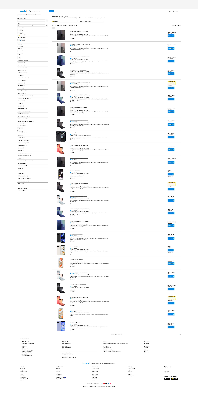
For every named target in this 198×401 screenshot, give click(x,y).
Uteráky (23, 347)
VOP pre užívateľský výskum (60, 378)
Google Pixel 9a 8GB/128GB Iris (75, 322)
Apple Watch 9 (146, 344)
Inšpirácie (129, 374)
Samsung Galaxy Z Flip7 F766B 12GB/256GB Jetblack (79, 120)
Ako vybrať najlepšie (66, 353)
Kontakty (21, 370)
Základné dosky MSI (25, 354)
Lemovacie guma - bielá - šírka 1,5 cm (109, 350)
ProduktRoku (130, 371)
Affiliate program (94, 377)
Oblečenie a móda (146, 353)
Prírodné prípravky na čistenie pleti (27, 350)
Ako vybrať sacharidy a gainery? (67, 354)
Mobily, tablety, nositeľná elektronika (30, 14)
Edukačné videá (94, 378)
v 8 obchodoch (170, 71)
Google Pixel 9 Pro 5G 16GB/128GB (76, 310)
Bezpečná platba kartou (60, 377)
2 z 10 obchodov (170, 85)
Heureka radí (58, 371)
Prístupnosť (22, 380)
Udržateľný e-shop (131, 375)
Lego (144, 348)
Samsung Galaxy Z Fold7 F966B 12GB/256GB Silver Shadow (80, 82)
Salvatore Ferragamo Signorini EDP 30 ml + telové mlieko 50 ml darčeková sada (115, 343)
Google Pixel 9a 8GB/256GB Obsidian (76, 234)
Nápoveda (93, 380)
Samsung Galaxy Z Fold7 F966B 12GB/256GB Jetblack (79, 31)
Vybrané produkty (106, 341)
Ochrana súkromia (59, 375)
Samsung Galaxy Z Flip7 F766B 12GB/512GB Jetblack (79, 183)
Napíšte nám (166, 367)
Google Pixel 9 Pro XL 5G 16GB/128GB (76, 259)
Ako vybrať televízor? (65, 356)
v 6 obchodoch (170, 147)
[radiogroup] (32, 41)
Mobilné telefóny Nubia (66, 348)
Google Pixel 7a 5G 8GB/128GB (75, 170)
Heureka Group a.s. (94, 386)
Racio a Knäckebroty (25, 344)
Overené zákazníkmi (131, 368)
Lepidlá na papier (24, 346)
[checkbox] (17, 27)
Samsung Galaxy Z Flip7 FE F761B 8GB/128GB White (78, 196)
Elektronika (22, 14)
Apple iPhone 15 (146, 343)
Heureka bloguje (22, 375)
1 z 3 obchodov (170, 300)
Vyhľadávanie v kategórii (21, 18)
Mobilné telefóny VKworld (66, 347)
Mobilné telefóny (38, 14)
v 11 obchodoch (170, 58)
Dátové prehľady (94, 375)
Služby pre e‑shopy (95, 371)
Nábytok (145, 351)
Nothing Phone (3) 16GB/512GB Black (76, 132)
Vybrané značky (65, 341)
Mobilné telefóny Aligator (66, 344)
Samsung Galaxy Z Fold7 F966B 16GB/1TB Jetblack (78, 107)
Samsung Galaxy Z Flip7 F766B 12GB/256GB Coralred (79, 145)
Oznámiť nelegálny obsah (24, 378)
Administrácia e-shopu (95, 368)
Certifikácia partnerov (131, 373)
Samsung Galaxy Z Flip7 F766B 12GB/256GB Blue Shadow (79, 94)
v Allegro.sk (169, 171)
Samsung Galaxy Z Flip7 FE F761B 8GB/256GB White (78, 272)
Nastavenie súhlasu (59, 374)
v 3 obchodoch (170, 311)
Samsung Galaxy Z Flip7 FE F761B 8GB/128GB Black (78, 70)
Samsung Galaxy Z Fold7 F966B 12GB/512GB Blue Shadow (80, 221)
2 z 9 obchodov (170, 186)
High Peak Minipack (106, 346)
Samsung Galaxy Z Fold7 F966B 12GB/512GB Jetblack (79, 158)
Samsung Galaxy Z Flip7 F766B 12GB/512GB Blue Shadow (79, 208)
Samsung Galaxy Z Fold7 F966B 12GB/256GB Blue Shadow (80, 56)
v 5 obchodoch (170, 46)
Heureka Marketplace (95, 373)
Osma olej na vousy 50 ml (107, 347)
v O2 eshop (169, 247)
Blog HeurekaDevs (23, 377)
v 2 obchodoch (170, 235)
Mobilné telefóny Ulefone (66, 343)
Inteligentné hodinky (25, 348)
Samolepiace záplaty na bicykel (27, 355)
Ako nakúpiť (58, 368)
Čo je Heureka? (22, 368)
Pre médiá (21, 374)
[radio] (17, 39)
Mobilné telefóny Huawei (66, 346)
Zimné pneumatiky (146, 350)
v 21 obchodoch (170, 33)
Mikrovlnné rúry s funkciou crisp (27, 353)
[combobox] (39, 11)
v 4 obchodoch (170, 261)
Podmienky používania (23, 371)
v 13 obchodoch (170, 159)
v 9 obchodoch (170, 109)
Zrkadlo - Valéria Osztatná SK (107, 344)
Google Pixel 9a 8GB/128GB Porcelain (76, 246)
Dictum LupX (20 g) (106, 348)
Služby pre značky (95, 374)
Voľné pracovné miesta (23, 373)
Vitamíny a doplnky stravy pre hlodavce (28, 343)
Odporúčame (146, 341)
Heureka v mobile (58, 370)
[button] (31, 21)
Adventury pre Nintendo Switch (27, 351)
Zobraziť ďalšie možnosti (22, 60)
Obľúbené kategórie (26, 341)
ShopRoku (129, 370)
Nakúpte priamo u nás (59, 373)
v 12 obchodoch (170, 134)
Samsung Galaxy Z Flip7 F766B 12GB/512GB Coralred (79, 297)
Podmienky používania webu (110, 386)
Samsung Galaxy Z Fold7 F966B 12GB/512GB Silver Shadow (80, 44)
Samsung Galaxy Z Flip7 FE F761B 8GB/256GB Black (78, 284)
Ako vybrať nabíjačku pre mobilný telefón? (69, 357)
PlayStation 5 (146, 347)
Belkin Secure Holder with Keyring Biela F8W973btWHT (112, 351)
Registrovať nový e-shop (96, 370)
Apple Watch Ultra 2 (147, 346)
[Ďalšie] (180, 334)
